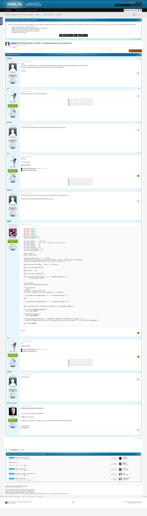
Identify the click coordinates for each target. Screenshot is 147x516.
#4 (138, 153)
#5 (138, 190)
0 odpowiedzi (114, 478)
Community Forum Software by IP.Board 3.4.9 (132, 501)
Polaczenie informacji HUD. (22, 457)
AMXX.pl (134, 502)
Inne (40, 10)
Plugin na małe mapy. (20, 468)
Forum (9, 10)
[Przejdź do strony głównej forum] (24, 4)
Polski (14, 501)
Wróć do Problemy (138, 438)
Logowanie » (132, 2)
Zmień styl (10, 501)
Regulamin (145, 496)
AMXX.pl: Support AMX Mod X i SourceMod (10, 496)
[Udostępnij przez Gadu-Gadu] (17, 449)
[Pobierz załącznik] (21, 168)
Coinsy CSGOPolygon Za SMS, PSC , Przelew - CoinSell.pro (20, 489)
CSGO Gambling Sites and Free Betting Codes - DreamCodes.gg (21, 493)
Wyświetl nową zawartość (131, 10)
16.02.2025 (125, 469)
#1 (138, 58)
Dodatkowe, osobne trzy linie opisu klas (25, 473)
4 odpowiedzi (114, 457)
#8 (138, 371)
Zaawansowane (138, 5)
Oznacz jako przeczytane (22, 501)
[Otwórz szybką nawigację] (140, 10)
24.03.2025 (125, 464)
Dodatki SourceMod (32, 10)
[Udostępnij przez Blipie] (12, 449)
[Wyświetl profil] (13, 67)
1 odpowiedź (114, 463)
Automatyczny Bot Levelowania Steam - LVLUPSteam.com (19, 492)
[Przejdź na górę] (73, 502)
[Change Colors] (140, 5)
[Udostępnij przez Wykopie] (10, 449)
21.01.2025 (125, 479)
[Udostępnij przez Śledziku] (14, 449)
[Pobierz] (23, 449)
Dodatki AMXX (19, 10)
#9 (138, 402)
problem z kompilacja (20, 478)
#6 (138, 221)
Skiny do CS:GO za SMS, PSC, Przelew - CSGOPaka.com (20, 491)
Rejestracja (138, 2)
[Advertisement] (36, 443)
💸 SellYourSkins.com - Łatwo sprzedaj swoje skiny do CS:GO (53, 493)
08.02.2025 (125, 474)
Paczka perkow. (13, 462)
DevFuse (139, 38)
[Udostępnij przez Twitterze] (5, 449)
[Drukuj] (21, 449)
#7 (138, 337)
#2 (138, 88)
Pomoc (30, 501)
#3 (138, 122)
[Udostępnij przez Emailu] (19, 449)
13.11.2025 (125, 458)
